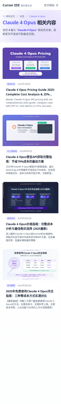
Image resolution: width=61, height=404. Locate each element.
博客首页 (10, 16)
